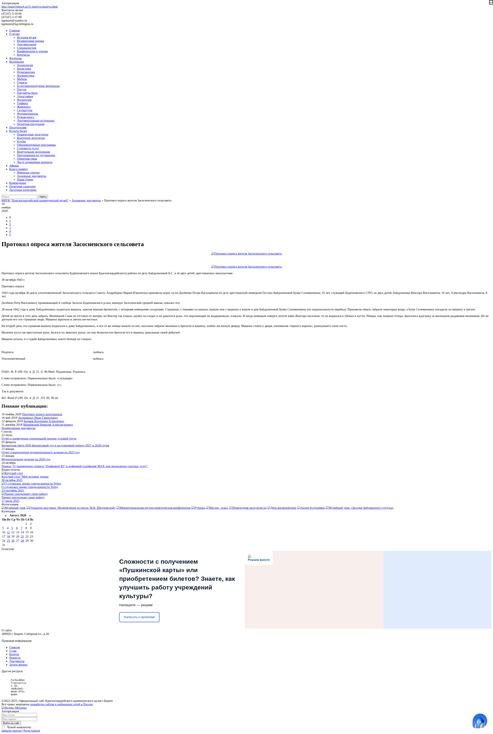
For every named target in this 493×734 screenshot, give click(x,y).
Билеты (14, 654)
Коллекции (16, 61)
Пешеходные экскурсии (32, 134)
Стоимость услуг (28, 148)
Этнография (25, 96)
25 (8, 540)
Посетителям (17, 127)
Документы (16, 661)
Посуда (21, 89)
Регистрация (31, 730)
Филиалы (15, 58)
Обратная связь (27, 158)
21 (22, 536)
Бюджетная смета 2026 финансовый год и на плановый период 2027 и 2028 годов (55, 445)
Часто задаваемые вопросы (34, 162)
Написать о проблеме (139, 617)
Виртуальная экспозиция (33, 151)
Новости (15, 657)
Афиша (14, 165)
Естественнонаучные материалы (38, 86)
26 (12, 540)
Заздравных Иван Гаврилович (38, 417)
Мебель (22, 79)
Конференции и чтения (32, 51)
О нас (13, 650)
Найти (42, 196)
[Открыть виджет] (480, 721)
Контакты (23, 54)
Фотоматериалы (27, 113)
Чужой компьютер (18, 727)
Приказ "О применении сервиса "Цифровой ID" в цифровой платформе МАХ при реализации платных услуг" (75, 466)
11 (8, 532)
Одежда (22, 82)
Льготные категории (22, 189)
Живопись (24, 106)
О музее (14, 34)
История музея (26, 37)
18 (8, 536)
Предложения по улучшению (36, 155)
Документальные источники (35, 120)
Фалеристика (25, 75)
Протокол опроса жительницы (42, 414)
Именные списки (28, 172)
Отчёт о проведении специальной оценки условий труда (39, 438)
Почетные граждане (22, 186)
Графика (22, 103)
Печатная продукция (30, 124)
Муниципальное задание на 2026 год (26, 459)
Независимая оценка (30, 41)
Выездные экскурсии (31, 138)
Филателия (24, 99)
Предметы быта (27, 92)
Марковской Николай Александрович (48, 424)
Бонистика (24, 68)
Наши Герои (25, 179)
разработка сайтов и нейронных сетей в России (61, 704)
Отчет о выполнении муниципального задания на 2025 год (41, 452)
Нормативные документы (18, 428)
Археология (25, 65)
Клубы (21, 141)
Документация (26, 44)
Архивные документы (31, 176)
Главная (14, 30)
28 (22, 540)
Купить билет (18, 131)
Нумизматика (26, 72)
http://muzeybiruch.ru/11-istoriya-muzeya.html (30, 6)
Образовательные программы (36, 144)
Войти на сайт (11, 723)
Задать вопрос (18, 664)
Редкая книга (25, 117)
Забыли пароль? (12, 730)
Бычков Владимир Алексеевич (44, 421)
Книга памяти (18, 169)
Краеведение (17, 183)
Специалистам (26, 47)
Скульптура (24, 110)
